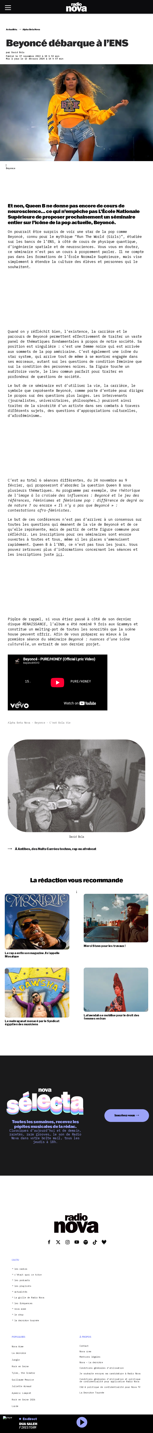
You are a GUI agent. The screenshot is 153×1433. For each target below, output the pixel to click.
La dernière (19, 1353)
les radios (20, 1269)
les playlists (22, 1286)
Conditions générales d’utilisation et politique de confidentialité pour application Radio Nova (109, 1380)
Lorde (15, 1406)
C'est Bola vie (59, 722)
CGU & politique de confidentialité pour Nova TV (109, 1387)
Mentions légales (89, 1357)
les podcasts (22, 1280)
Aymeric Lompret (21, 1393)
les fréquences (23, 1303)
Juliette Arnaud (21, 1386)
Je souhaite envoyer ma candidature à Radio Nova (109, 1373)
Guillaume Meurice (23, 1379)
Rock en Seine (20, 1366)
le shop (19, 1314)
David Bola (76, 837)
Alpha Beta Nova (19, 722)
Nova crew (85, 1351)
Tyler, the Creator (23, 1373)
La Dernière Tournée (91, 1392)
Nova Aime (18, 1346)
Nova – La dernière (91, 1362)
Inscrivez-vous (125, 1115)
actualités (20, 1292)
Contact (84, 1346)
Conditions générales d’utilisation (101, 1368)
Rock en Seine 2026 (23, 1399)
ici (59, 554)
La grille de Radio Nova (29, 1297)
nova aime (20, 1309)
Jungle (16, 1359)
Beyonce (40, 722)
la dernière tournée (26, 1320)
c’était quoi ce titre (28, 1274)
